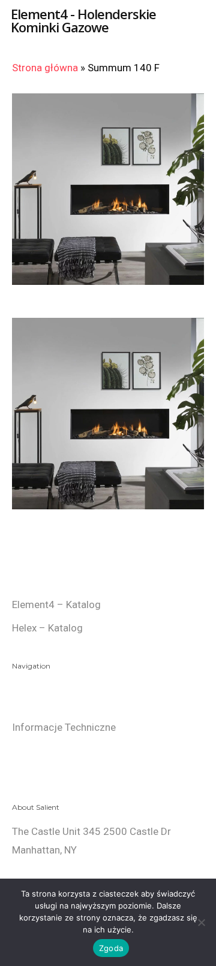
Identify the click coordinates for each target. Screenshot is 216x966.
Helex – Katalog (47, 628)
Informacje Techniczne (64, 727)
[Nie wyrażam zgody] (201, 922)
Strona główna (45, 68)
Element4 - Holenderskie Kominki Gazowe (83, 20)
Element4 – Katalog (56, 604)
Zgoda (111, 948)
